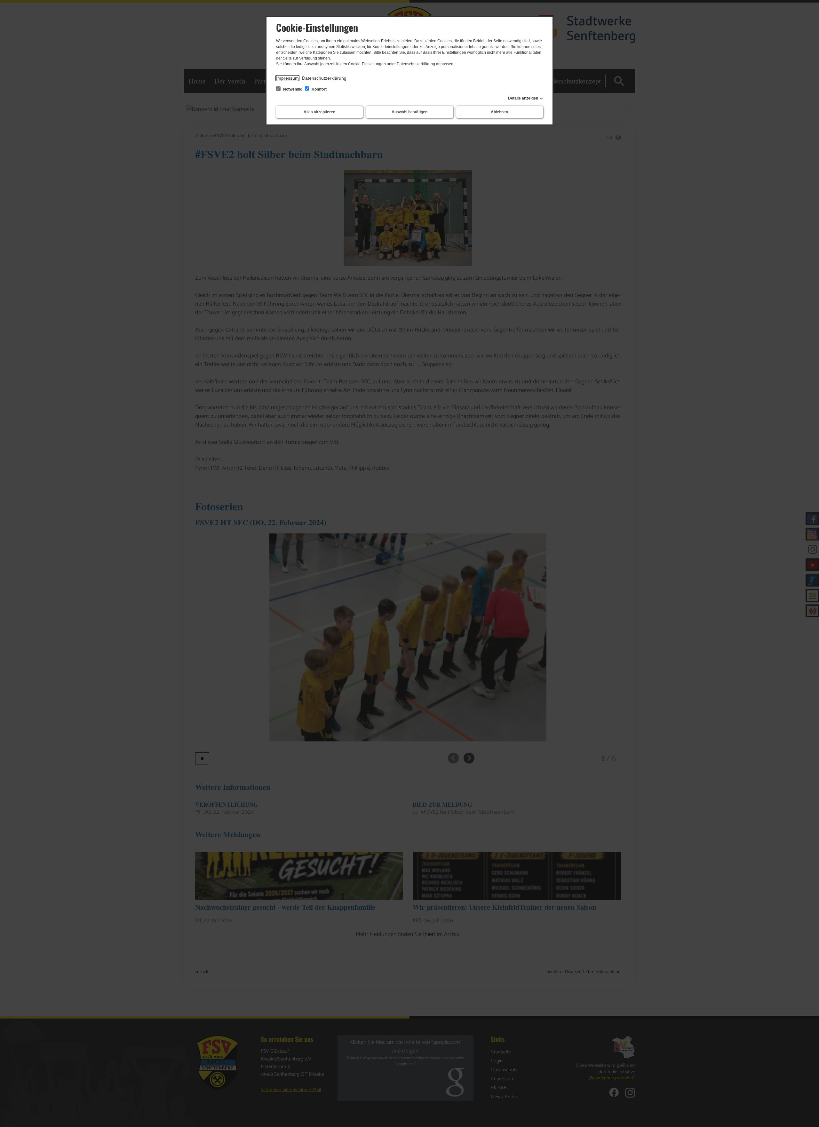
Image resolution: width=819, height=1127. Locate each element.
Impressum (287, 78)
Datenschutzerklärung (324, 78)
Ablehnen (499, 112)
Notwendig (292, 89)
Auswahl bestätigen (409, 112)
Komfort (319, 89)
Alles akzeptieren (319, 112)
